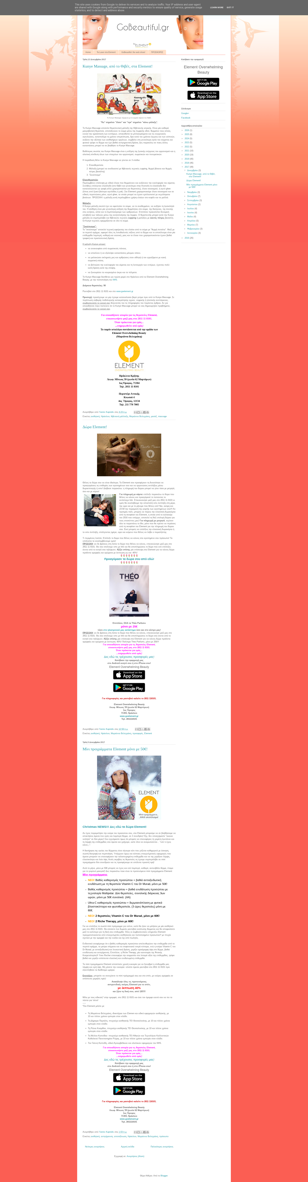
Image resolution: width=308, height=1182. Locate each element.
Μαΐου (190, 216)
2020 (187, 154)
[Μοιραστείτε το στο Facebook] (144, 412)
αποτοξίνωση (120, 1136)
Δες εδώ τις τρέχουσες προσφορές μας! (129, 656)
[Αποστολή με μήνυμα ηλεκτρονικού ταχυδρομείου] (135, 412)
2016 (187, 238)
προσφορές (138, 733)
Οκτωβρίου (192, 196)
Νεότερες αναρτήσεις (94, 1146)
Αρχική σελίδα (127, 1146)
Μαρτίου (191, 225)
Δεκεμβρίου (192, 170)
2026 (187, 130)
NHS (115, 280)
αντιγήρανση (107, 1136)
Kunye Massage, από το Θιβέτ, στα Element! (118, 66)
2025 (187, 134)
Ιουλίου (191, 208)
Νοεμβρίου (192, 192)
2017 (187, 167)
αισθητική (95, 416)
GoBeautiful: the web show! (133, 52)
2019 (187, 159)
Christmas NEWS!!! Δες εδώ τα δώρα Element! (114, 826)
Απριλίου (191, 221)
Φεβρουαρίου (193, 229)
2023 (187, 142)
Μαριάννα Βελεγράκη (139, 416)
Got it (230, 7)
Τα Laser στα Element (106, 52)
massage (162, 416)
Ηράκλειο (105, 416)
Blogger (164, 1175)
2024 (187, 138)
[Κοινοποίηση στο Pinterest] (147, 412)
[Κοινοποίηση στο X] (141, 412)
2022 (187, 146)
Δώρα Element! (95, 427)
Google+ (185, 113)
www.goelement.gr (124, 291)
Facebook (185, 118)
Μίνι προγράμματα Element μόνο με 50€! (115, 749)
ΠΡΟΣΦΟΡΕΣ (157, 52)
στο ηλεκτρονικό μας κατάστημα (119, 630)
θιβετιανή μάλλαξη (119, 416)
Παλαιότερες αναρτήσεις (162, 1146)
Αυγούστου (192, 204)
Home (88, 52)
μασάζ (154, 416)
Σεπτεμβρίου (193, 200)
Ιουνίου (191, 212)
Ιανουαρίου (192, 233)
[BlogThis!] (138, 412)
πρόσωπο (163, 1136)
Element (148, 733)
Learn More (216, 7)
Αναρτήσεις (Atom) (135, 1156)
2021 (187, 150)
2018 (187, 163)
